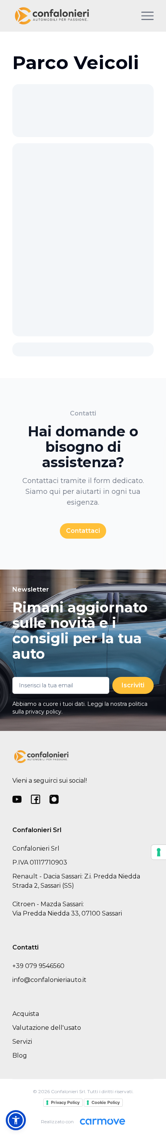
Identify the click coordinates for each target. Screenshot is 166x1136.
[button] (16, 1120)
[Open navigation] (147, 16)
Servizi (22, 1041)
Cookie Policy (105, 1102)
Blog (19, 1055)
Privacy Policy (65, 1102)
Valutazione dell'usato (46, 1027)
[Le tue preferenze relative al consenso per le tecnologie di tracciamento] (158, 852)
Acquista (25, 1013)
